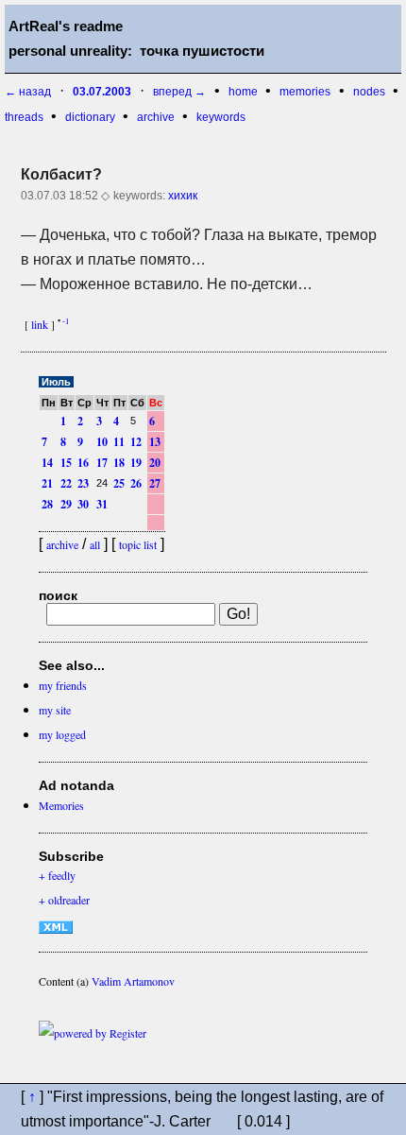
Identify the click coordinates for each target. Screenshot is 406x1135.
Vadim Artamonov (133, 981)
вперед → (179, 91)
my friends (63, 685)
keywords (220, 117)
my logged (62, 734)
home (244, 91)
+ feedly (57, 875)
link (39, 324)
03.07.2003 (102, 91)
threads (25, 117)
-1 (66, 321)
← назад (28, 91)
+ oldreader (64, 899)
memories (304, 91)
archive (157, 117)
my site (55, 709)
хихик (182, 195)
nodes (370, 91)
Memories (61, 805)
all (95, 544)
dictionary (91, 117)
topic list (138, 544)
